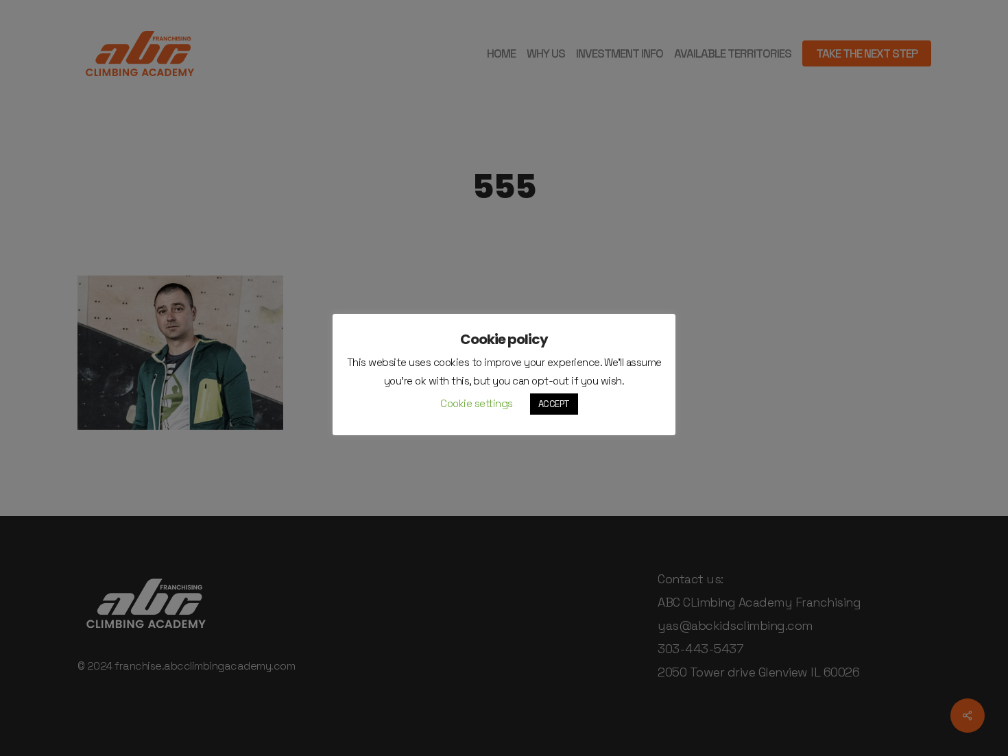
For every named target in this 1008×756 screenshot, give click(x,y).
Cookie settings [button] (476, 403)
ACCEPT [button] (554, 404)
